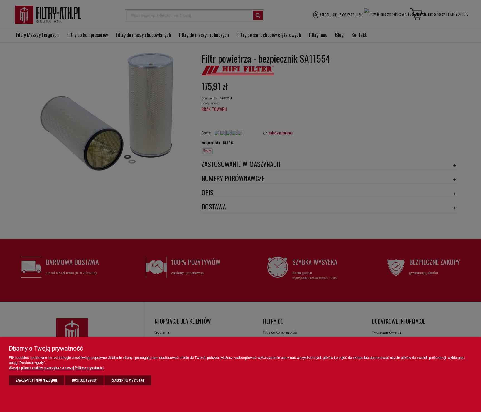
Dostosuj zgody (84, 380)
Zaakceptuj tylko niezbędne (36, 380)
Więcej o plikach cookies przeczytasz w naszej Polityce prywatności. (56, 368)
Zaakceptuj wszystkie (127, 380)
